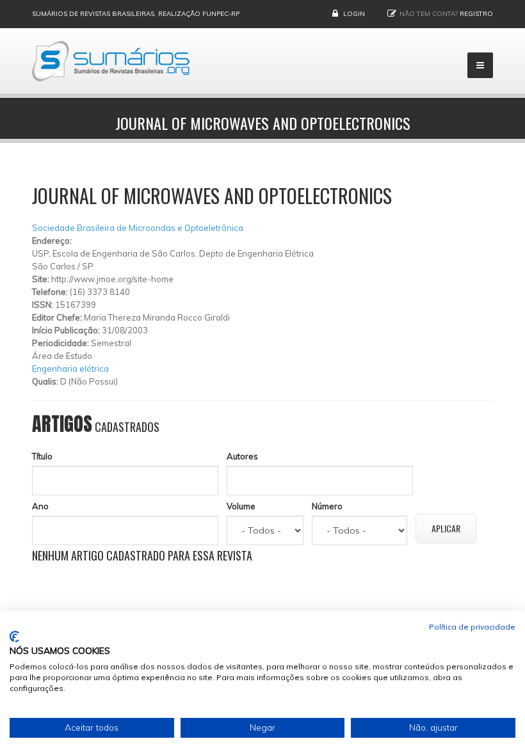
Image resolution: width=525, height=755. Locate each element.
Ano (40, 506)
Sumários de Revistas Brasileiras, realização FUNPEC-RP (135, 14)
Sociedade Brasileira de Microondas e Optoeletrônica (137, 228)
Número (327, 506)
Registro (476, 14)
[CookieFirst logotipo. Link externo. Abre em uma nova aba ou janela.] (14, 636)
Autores (242, 456)
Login (354, 14)
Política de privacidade (472, 627)
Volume (241, 506)
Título (42, 456)
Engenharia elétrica (70, 368)
